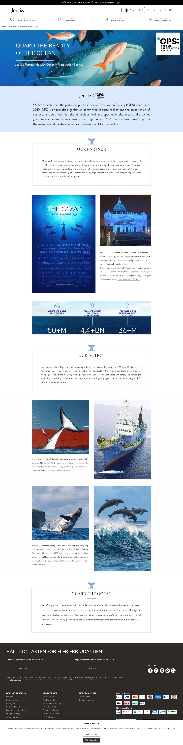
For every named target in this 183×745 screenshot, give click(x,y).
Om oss (9, 697)
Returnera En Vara (51, 713)
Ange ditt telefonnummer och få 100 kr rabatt (94, 660)
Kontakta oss (12, 700)
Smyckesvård (48, 697)
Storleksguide (49, 700)
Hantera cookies (91, 734)
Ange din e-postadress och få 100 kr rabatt (24, 660)
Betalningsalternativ (52, 710)
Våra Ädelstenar (13, 707)
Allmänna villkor (13, 717)
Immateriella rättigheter (16, 710)
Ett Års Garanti (49, 717)
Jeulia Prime (84, 697)
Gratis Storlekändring (52, 703)
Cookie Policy (157, 728)
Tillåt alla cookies (91, 740)
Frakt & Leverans (50, 707)
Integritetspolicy (15, 680)
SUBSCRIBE (23, 668)
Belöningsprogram (87, 700)
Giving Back (11, 703)
